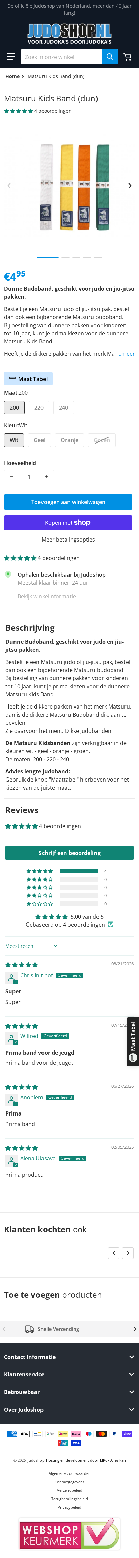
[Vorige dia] (9, 185)
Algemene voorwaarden (70, 1473)
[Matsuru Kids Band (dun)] (48, 257)
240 (63, 407)
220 (39, 407)
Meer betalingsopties (68, 539)
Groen (102, 440)
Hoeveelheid (20, 463)
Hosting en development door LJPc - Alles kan (86, 1460)
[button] (11, 57)
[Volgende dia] (130, 185)
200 (14, 407)
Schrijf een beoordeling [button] (70, 853)
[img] (21, 964)
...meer (126, 353)
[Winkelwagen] (128, 57)
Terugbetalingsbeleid (69, 1498)
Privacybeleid (69, 1507)
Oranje (69, 440)
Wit (14, 440)
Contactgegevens (69, 1481)
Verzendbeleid (69, 1490)
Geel (39, 440)
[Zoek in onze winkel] (110, 56)
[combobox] (69, 56)
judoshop (36, 1460)
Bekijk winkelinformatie (47, 596)
